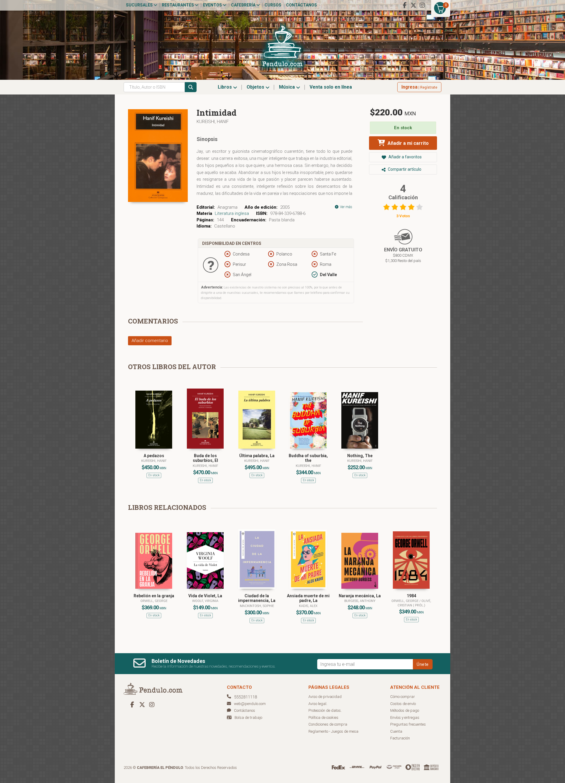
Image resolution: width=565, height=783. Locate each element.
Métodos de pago (404, 710)
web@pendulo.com (250, 703)
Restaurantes (178, 5)
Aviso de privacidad (325, 696)
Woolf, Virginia (205, 601)
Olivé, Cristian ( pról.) (414, 603)
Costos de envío (403, 703)
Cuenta (396, 731)
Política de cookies (323, 717)
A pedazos (154, 455)
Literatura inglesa (232, 213)
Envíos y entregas (404, 717)
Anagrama (227, 207)
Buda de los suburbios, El (205, 458)
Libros (225, 87)
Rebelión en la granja (154, 595)
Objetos (256, 87)
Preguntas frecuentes (408, 724)
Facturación (400, 738)
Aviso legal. (317, 703)
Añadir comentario (150, 340)
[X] (413, 5)
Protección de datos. (325, 710)
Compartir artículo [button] (404, 169)
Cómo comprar (402, 696)
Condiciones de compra (327, 724)
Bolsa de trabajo (248, 717)
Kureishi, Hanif (213, 121)
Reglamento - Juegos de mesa (333, 731)
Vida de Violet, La (205, 595)
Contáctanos (301, 5)
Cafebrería (243, 5)
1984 (411, 595)
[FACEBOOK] (404, 5)
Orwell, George (153, 601)
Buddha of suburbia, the (308, 458)
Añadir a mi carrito (407, 143)
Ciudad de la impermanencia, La (256, 598)
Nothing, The (360, 455)
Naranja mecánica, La (360, 595)
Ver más (345, 207)
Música (287, 87)
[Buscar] (191, 87)
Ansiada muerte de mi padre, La (308, 598)
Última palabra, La (257, 455)
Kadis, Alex (308, 606)
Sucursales (140, 5)
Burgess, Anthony (359, 601)
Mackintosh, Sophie (257, 606)
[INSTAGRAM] (422, 5)
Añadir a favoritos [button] (405, 157)
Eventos (213, 5)
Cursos (273, 5)
